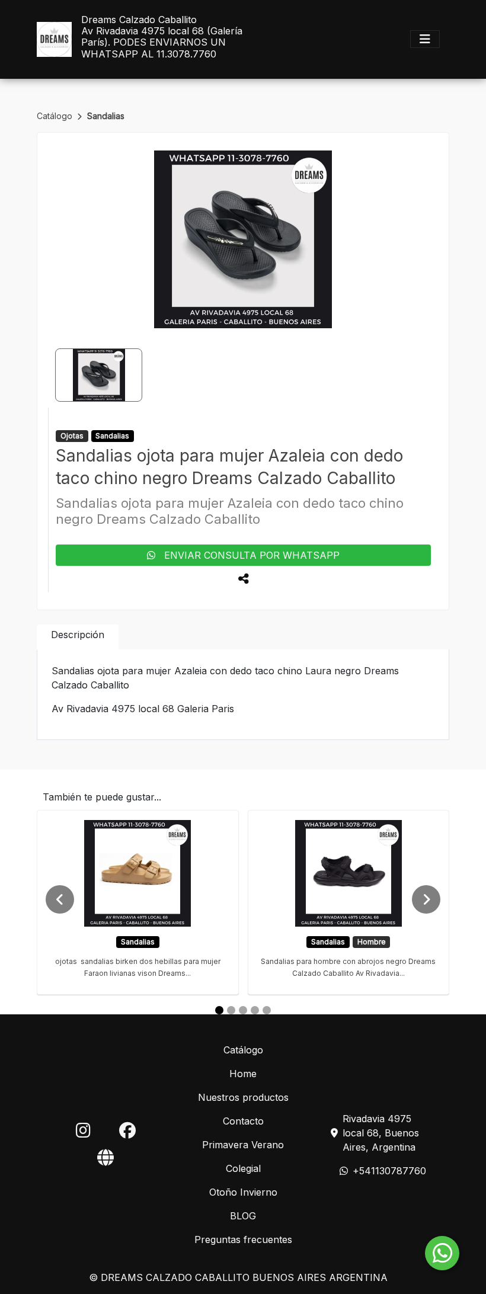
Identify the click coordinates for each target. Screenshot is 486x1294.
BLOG (243, 1216)
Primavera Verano (243, 1145)
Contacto (243, 1121)
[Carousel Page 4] (255, 1010)
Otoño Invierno (243, 1192)
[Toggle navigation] (425, 39)
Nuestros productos (243, 1097)
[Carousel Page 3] (243, 1010)
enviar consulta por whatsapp (247, 555)
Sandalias (105, 116)
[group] (243, 239)
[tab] (78, 637)
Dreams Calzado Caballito (139, 19)
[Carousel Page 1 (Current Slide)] (219, 1010)
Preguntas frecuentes (243, 1239)
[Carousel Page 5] (267, 1010)
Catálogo (56, 116)
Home (243, 1074)
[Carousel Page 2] (231, 1010)
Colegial (243, 1168)
